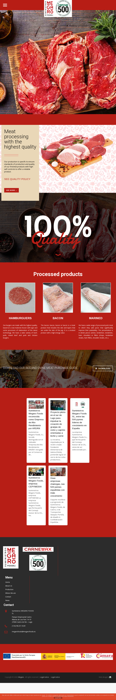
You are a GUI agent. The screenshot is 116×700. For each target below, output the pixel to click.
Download (104, 368)
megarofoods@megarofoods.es (24, 631)
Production (9, 589)
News (7, 600)
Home (7, 582)
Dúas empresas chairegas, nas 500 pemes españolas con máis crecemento (57, 487)
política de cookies (47, 696)
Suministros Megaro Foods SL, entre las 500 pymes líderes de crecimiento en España (79, 419)
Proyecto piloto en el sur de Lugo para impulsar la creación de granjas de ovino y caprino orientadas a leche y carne (57, 424)
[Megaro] (58, 8)
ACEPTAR (58, 698)
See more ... (11, 190)
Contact (8, 597)
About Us (8, 586)
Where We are (10, 593)
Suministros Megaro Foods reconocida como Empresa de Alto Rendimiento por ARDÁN (36, 419)
